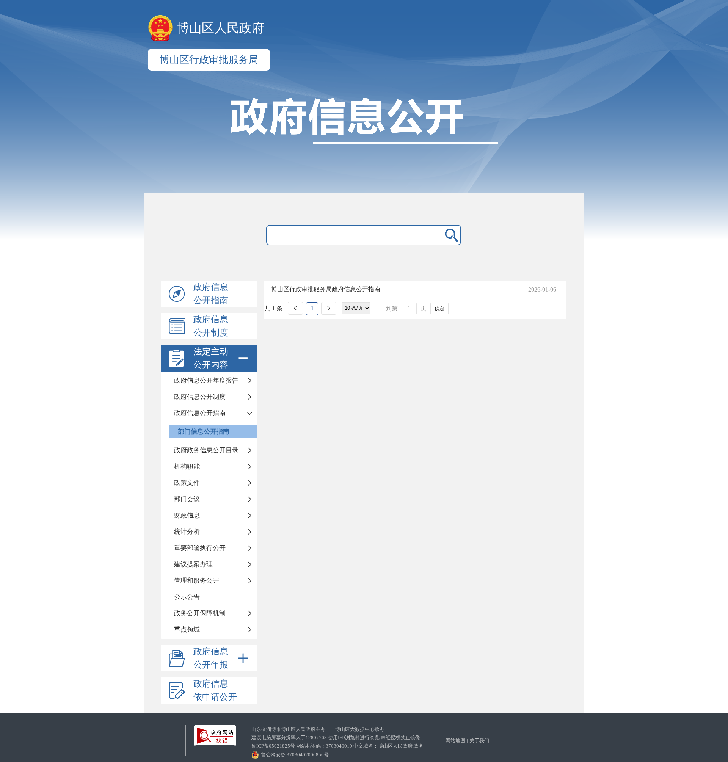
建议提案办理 (193, 564)
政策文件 (187, 482)
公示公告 (187, 597)
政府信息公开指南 (210, 293)
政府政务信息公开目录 (206, 450)
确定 (439, 309)
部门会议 (187, 499)
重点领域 (187, 629)
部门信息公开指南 (203, 431)
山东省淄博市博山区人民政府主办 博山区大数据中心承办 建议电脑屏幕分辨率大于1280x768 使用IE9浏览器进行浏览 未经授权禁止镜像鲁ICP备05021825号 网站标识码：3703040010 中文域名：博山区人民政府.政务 (337, 737)
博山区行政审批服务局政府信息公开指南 (325, 289)
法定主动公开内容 (210, 358)
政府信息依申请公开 (215, 690)
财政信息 (187, 515)
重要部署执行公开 (200, 548)
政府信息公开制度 (210, 326)
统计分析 (187, 531)
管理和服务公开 (196, 580)
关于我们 (479, 740)
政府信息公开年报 (210, 658)
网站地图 (455, 740)
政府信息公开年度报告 (206, 380)
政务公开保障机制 (200, 613)
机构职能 (187, 466)
